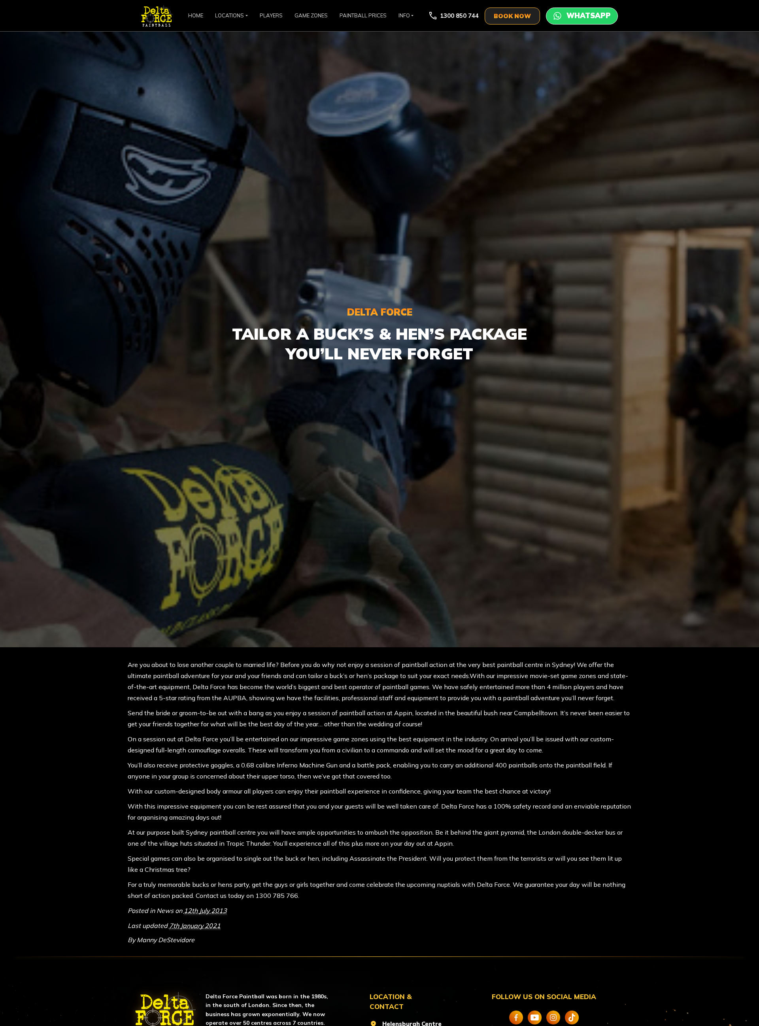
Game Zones (311, 15)
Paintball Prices (363, 15)
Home (195, 15)
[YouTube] (535, 1017)
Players (271, 15)
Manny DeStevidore (165, 940)
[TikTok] (572, 1017)
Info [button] (404, 15)
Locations (229, 15)
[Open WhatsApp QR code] (582, 16)
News (165, 911)
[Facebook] (516, 1017)
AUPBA (234, 698)
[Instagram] (553, 1017)
